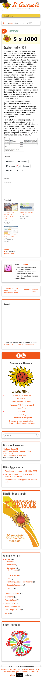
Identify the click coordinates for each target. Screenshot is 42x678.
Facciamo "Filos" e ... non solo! (22, 405)
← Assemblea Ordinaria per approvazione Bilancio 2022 (11, 291)
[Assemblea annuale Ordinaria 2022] (11, 230)
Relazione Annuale (12, 606)
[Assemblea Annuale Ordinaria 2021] (27, 207)
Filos (8, 579)
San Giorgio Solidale (13, 610)
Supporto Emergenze (15, 585)
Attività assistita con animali (21, 402)
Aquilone (21, 411)
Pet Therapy (13, 570)
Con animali (11, 568)
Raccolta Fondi (11, 600)
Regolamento (10, 603)
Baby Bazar (21, 408)
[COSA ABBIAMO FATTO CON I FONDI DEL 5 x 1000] (11, 207)
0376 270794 (8, 453)
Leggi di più (27, 675)
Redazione (9, 254)
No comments (11, 252)
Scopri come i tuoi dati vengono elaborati (19, 344)
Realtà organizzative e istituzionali (20, 582)
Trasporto (10, 588)
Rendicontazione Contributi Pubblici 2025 (21, 471)
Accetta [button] (19, 675)
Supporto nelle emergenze (22, 418)
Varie (11, 23)
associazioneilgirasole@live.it (14, 455)
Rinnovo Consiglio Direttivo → (31, 291)
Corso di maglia (22, 415)
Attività (7, 559)
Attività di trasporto (22, 398)
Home (5, 23)
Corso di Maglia (13, 575)
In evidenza (9, 597)
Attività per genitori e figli (21, 395)
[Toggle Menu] (3, 1)
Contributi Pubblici (12, 594)
